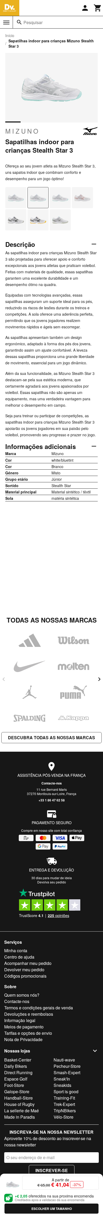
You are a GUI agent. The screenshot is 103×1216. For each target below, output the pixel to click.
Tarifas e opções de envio (28, 1033)
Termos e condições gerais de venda (38, 1008)
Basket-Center (17, 1060)
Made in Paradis (19, 1117)
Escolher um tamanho (51, 1208)
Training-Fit (64, 1098)
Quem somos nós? (21, 995)
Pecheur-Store (67, 1066)
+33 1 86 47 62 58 (52, 800)
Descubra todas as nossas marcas (51, 737)
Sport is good (66, 1091)
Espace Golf (15, 1079)
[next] (99, 679)
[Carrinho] (97, 8)
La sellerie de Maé (21, 1111)
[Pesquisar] (19, 22)
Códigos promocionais (25, 976)
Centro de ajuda (19, 957)
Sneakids (62, 1085)
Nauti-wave (64, 1060)
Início (9, 35)
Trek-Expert (64, 1104)
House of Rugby (19, 1104)
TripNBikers (65, 1111)
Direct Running (18, 1072)
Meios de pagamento (24, 1027)
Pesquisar (33, 22)
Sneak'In (62, 1079)
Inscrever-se (51, 1170)
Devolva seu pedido (51, 882)
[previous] (3, 679)
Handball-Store (18, 1098)
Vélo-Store (63, 1117)
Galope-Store (16, 1091)
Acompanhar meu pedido (28, 963)
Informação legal (19, 1020)
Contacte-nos (51, 783)
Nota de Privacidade (23, 1039)
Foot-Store (14, 1085)
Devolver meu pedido (24, 970)
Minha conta (15, 950)
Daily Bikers (15, 1066)
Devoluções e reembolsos (28, 1014)
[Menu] (6, 22)
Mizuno (22, 131)
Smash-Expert (67, 1072)
